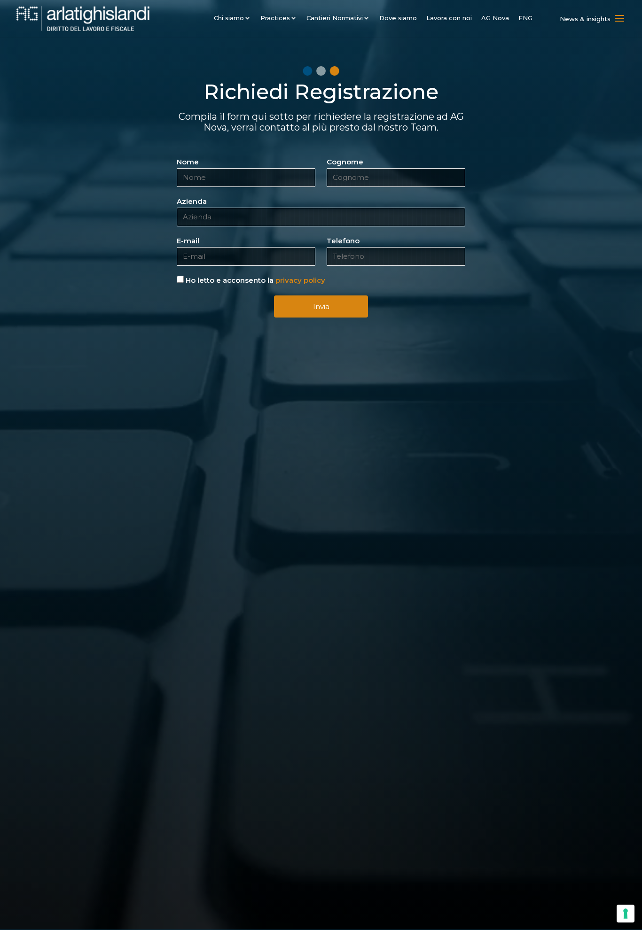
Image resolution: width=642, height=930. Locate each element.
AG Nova (495, 18)
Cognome (345, 161)
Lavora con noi (449, 18)
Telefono (343, 240)
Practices (275, 18)
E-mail (188, 240)
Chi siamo (229, 18)
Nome (188, 161)
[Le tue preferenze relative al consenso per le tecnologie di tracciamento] (625, 913)
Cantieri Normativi (334, 18)
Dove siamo (398, 18)
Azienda (192, 201)
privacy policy (300, 280)
